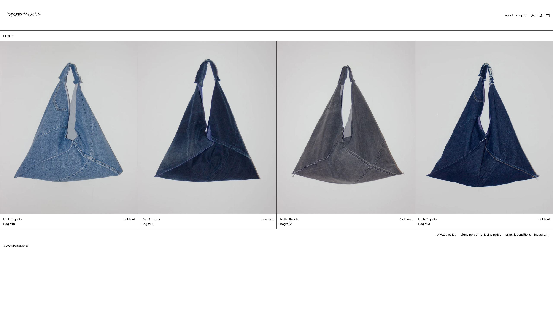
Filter (6, 36)
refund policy (468, 234)
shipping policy (491, 234)
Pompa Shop (21, 245)
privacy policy (446, 234)
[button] (548, 15)
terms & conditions (518, 234)
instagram (541, 234)
